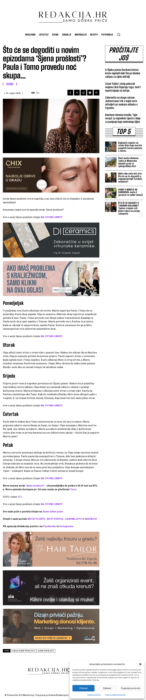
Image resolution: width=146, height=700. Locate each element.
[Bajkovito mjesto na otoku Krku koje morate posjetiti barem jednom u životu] (110, 147)
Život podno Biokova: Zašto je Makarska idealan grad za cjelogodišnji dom (128, 162)
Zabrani (107, 688)
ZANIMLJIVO (73, 518)
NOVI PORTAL (55, 518)
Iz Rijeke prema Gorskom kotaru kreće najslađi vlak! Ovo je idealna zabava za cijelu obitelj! (122, 73)
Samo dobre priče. (53, 511)
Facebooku (49, 526)
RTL (20, 496)
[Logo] (73, 15)
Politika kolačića (94, 695)
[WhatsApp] (83, 92)
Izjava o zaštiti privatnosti (115, 695)
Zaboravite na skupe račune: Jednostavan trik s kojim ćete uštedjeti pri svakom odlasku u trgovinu (121, 102)
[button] (140, 664)
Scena (9, 84)
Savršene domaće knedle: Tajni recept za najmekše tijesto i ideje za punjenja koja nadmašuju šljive (122, 118)
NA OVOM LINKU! (51, 217)
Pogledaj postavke (130, 688)
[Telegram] (90, 92)
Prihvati (83, 688)
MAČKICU (91, 518)
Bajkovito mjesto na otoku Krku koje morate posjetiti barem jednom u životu (130, 146)
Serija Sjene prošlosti (23, 651)
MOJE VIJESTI (36, 518)
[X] (77, 92)
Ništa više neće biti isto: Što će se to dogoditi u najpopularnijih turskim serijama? (130, 177)
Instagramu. (66, 526)
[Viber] (96, 92)
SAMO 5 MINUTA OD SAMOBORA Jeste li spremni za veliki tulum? (130, 192)
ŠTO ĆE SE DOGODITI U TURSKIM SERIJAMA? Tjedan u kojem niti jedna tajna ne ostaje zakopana (129, 208)
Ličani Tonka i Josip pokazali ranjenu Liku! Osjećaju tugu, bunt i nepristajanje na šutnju (123, 87)
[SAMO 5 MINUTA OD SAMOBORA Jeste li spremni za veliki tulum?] (110, 193)
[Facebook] (70, 92)
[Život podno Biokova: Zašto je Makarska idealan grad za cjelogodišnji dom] (110, 162)
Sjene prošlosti (46, 651)
